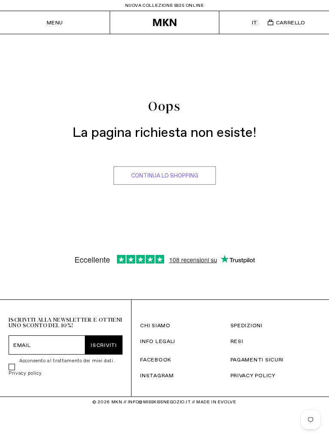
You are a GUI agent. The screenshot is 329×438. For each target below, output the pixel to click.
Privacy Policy (252, 375)
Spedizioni (246, 325)
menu (55, 22)
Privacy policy (25, 373)
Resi (236, 341)
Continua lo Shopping (164, 175)
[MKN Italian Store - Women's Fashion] (164, 22)
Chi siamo (155, 325)
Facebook (155, 359)
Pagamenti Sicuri (257, 359)
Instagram (156, 375)
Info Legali (157, 341)
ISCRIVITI (104, 345)
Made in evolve (216, 402)
